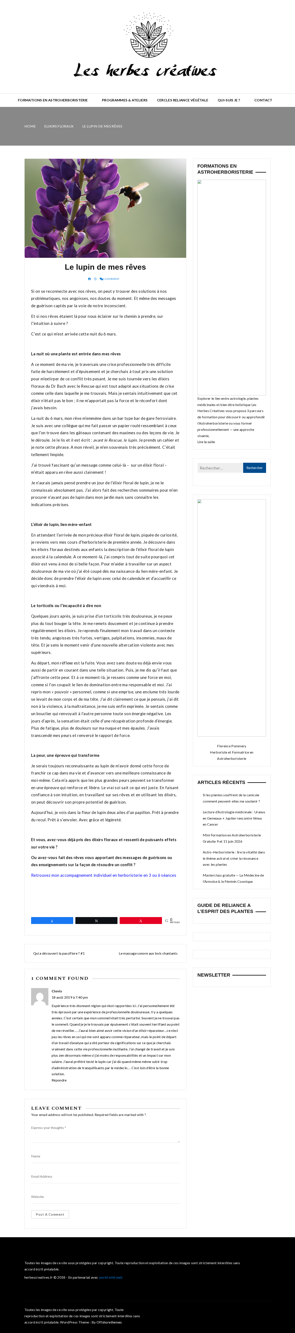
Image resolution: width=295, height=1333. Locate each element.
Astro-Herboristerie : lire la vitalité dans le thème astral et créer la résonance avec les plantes (234, 858)
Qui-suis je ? (229, 100)
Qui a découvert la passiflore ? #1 (59, 953)
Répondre (59, 1080)
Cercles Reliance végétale (182, 100)
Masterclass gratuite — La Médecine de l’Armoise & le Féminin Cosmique (233, 878)
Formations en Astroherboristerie (53, 100)
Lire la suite (206, 442)
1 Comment (111, 278)
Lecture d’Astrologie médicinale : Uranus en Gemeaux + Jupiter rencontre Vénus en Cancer (234, 818)
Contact (263, 100)
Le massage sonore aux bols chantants (148, 953)
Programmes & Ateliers (125, 100)
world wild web (111, 1277)
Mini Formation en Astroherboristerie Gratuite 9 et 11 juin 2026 (232, 838)
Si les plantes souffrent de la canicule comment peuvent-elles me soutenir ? (231, 798)
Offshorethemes (109, 1322)
